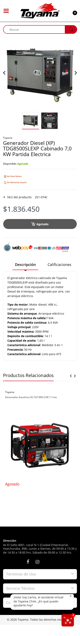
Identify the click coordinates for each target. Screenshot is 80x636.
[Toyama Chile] (40, 10)
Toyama (7, 138)
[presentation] (71, 376)
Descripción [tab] (25, 264)
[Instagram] (37, 561)
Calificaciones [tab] (59, 264)
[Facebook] (28, 561)
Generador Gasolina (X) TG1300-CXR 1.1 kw (31, 397)
